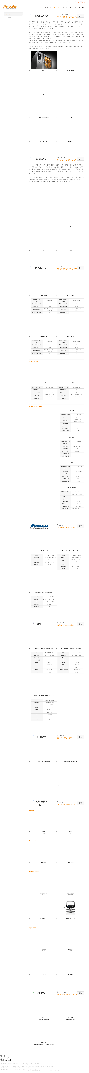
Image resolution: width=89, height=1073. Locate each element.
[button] (50, 7)
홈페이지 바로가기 (80, 16)
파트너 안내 (56, 7)
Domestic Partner (8, 17)
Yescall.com (55, 1070)
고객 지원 (81, 7)
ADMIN (83, 2)
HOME (79, 2)
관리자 (59, 1070)
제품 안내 (64, 7)
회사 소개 (47, 7)
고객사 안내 (73, 7)
